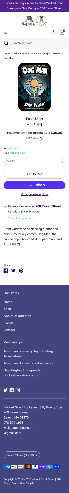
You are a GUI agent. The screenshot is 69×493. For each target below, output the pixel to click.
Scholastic (12, 148)
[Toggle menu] (5, 32)
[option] (34, 87)
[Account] (52, 31)
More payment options (34, 194)
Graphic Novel (18, 152)
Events (9, 323)
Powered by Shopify (23, 483)
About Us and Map (17, 316)
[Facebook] (12, 390)
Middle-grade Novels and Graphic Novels (37, 53)
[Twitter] (6, 390)
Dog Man (9, 58)
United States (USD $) (20, 455)
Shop (7, 309)
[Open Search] (6, 43)
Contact (9, 330)
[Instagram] (18, 390)
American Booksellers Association (29, 363)
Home (7, 53)
